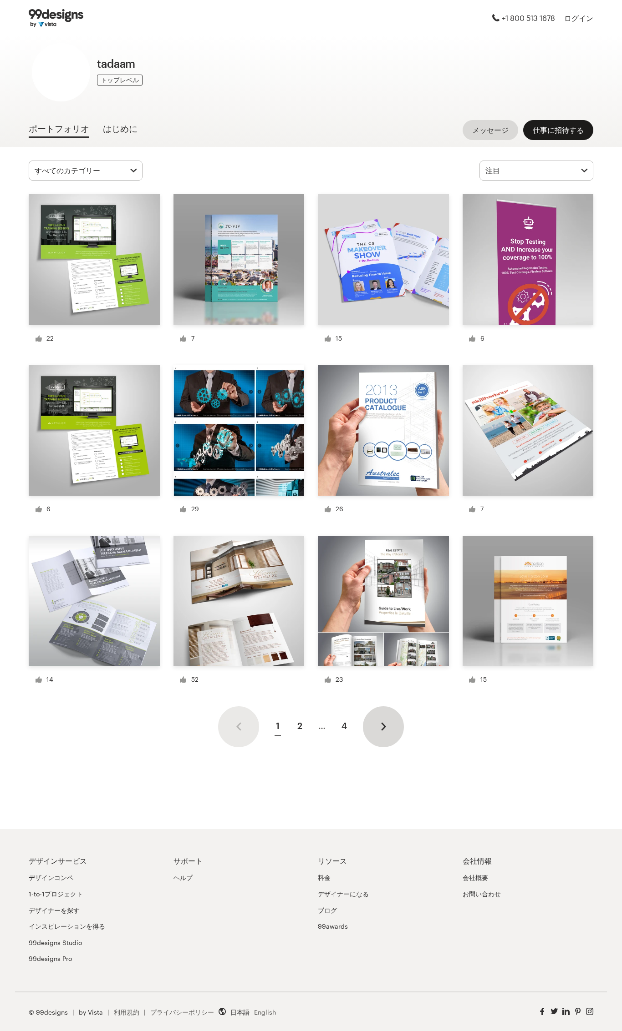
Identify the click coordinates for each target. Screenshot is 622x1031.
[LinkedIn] (566, 1011)
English (265, 1012)
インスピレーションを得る (67, 926)
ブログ (327, 910)
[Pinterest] (577, 1011)
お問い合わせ (482, 894)
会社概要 (475, 877)
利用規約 (126, 1012)
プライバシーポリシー (182, 1012)
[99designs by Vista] (56, 18)
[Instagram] (589, 1011)
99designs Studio (55, 942)
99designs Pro (50, 958)
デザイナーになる (343, 894)
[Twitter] (554, 1011)
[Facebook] (542, 1011)
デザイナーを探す (54, 910)
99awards (333, 926)
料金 (324, 877)
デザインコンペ (51, 877)
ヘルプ (183, 877)
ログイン (578, 18)
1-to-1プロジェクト (56, 894)
